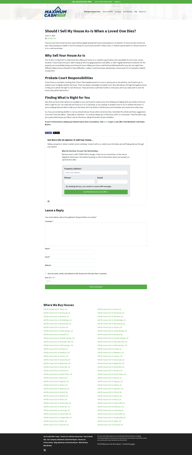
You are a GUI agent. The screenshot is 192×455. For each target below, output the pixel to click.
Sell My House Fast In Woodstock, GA (57, 323)
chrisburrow (51, 38)
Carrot (132, 444)
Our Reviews (127, 11)
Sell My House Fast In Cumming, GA (57, 410)
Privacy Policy (48, 442)
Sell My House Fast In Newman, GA (56, 388)
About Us (142, 11)
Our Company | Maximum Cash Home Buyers (62, 439)
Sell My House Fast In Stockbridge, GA (58, 320)
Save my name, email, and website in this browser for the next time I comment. (77, 273)
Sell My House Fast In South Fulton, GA (58, 374)
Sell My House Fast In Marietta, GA (56, 316)
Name (48, 248)
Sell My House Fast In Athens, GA (56, 385)
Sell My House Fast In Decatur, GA (56, 370)
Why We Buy (48, 445)
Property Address (73, 168)
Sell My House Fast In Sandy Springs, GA (58, 331)
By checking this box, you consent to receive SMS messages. (89, 186)
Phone (68, 177)
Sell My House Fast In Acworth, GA (56, 425)
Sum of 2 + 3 (50, 277)
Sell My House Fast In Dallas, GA (55, 421)
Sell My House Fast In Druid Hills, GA (57, 367)
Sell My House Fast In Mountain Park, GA (58, 342)
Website (48, 265)
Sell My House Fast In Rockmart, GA (57, 406)
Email (100, 177)
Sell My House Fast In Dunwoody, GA (57, 360)
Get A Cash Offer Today (51, 436)
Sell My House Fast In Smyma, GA (56, 327)
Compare (118, 11)
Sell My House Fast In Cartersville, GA (57, 414)
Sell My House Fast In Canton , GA (56, 356)
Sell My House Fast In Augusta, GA (56, 381)
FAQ (135, 11)
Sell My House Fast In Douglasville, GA (58, 417)
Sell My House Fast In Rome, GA (55, 399)
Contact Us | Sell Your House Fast (71, 436)
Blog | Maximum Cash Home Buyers (66, 442)
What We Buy (83, 442)
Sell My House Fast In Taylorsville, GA (57, 403)
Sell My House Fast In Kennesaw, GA (57, 313)
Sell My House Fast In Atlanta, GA (56, 396)
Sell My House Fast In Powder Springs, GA (59, 338)
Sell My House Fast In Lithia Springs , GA (58, 345)
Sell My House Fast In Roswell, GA (56, 334)
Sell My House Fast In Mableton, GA (57, 352)
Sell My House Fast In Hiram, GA (55, 309)
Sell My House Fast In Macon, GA (56, 378)
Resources (82, 439)
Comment (49, 221)
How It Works (108, 11)
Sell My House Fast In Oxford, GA (56, 392)
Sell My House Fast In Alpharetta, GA (57, 363)
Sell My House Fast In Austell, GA (56, 349)
